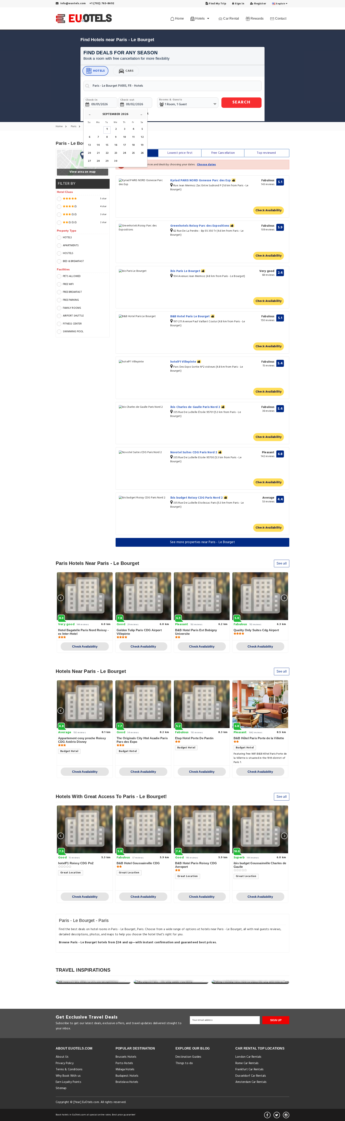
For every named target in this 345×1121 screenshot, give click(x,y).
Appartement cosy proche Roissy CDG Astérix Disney (82, 739)
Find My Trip (217, 3)
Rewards (257, 18)
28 (98, 161)
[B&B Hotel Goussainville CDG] (143, 829)
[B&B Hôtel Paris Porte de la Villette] (260, 704)
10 (124, 137)
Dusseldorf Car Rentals (250, 1075)
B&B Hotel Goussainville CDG (138, 863)
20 (89, 153)
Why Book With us (68, 1075)
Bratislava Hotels (127, 1082)
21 (98, 153)
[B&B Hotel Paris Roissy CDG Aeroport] (202, 829)
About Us (62, 1057)
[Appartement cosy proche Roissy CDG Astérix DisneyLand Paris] (85, 704)
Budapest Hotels (127, 1075)
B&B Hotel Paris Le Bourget (190, 316)
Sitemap (61, 1088)
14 (98, 145)
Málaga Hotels (125, 1069)
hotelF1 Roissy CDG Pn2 (75, 863)
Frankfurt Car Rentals (249, 1069)
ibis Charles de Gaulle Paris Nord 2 (195, 407)
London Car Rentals (248, 1057)
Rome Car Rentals (247, 1063)
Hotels (99, 70)
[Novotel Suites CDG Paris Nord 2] (143, 452)
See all (282, 563)
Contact (280, 18)
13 (89, 145)
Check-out (127, 100)
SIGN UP (276, 1020)
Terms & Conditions (69, 1069)
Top (266, 153)
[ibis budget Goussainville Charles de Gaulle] (260, 829)
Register (259, 3)
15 (107, 145)
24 (124, 153)
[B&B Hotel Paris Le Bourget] (143, 316)
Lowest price (180, 153)
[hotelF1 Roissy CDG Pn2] (85, 829)
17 (124, 145)
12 (142, 137)
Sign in (239, 3)
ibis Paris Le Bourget (185, 271)
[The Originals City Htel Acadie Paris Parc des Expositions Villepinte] (143, 704)
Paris (74, 127)
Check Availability (269, 210)
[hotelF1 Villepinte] (143, 362)
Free (223, 153)
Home (179, 18)
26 (142, 153)
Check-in (91, 100)
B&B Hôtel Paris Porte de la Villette (259, 738)
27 (89, 161)
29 (106, 161)
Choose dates (206, 164)
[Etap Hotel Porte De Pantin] (202, 704)
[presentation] (61, 598)
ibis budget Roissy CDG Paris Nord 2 (197, 497)
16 (115, 145)
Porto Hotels (124, 1063)
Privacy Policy (64, 1063)
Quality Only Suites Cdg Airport (256, 630)
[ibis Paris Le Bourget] (143, 271)
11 (133, 137)
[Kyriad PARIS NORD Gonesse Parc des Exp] (143, 183)
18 (133, 145)
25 (133, 153)
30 (115, 161)
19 (142, 145)
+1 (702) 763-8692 (101, 3)
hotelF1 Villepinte (183, 361)
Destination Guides (188, 1057)
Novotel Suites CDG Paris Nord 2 (194, 452)
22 (107, 153)
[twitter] (277, 1115)
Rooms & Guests (170, 99)
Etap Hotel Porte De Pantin (194, 738)
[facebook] (267, 1115)
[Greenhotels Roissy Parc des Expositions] (143, 228)
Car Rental (230, 18)
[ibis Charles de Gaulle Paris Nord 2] (143, 407)
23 (115, 153)
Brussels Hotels (126, 1057)
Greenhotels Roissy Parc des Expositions (200, 225)
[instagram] (286, 1115)
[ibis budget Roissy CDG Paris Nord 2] (143, 498)
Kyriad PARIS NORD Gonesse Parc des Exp (201, 180)
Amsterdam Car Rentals (251, 1082)
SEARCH (241, 102)
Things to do (184, 1063)
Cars (129, 70)
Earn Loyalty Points (68, 1082)
